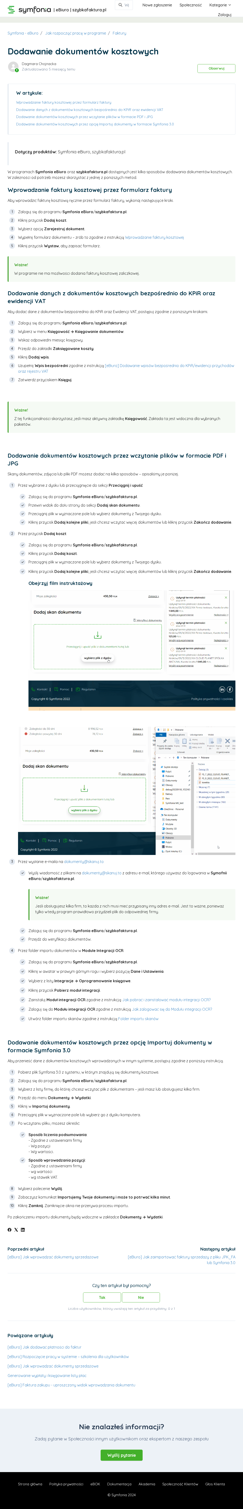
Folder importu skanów (138, 1018)
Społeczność (191, 5)
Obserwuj (216, 68)
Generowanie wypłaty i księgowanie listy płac (47, 1375)
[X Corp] (16, 1230)
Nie (141, 1297)
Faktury (119, 33)
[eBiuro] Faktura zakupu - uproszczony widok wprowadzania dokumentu (71, 1385)
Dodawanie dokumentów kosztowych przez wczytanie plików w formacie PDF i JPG (84, 117)
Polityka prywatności (66, 1484)
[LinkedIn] (23, 1230)
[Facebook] (9, 1230)
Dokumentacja (119, 1484)
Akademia (147, 1484)
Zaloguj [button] (225, 14)
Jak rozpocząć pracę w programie (75, 33)
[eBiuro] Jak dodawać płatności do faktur (44, 1347)
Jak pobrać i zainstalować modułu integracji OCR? (166, 999)
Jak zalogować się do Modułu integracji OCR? (172, 1009)
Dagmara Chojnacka (39, 64)
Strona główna (30, 1484)
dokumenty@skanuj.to (84, 861)
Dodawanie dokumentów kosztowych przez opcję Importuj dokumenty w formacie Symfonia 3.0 (95, 124)
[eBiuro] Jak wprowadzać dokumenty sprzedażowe (53, 1257)
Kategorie (218, 5)
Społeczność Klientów (180, 1484)
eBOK (95, 1484)
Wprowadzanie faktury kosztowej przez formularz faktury (63, 102)
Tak (102, 1297)
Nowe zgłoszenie (157, 5)
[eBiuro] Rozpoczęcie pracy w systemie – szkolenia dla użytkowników (68, 1356)
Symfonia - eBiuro (23, 33)
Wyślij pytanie (121, 1455)
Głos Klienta (215, 1484)
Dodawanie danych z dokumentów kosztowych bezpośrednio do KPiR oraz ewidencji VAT (89, 109)
